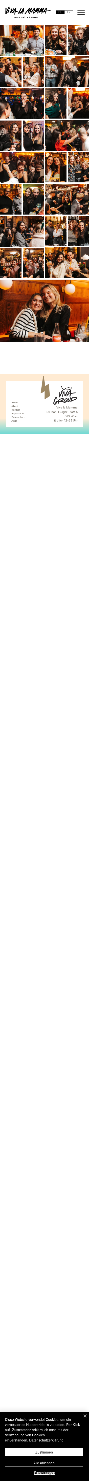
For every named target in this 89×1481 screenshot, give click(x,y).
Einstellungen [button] (44, 1472)
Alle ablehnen (44, 1462)
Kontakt (15, 409)
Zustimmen (44, 1452)
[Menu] (81, 12)
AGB (14, 420)
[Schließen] (82, 1419)
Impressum (17, 413)
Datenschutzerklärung (46, 1440)
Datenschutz (18, 417)
